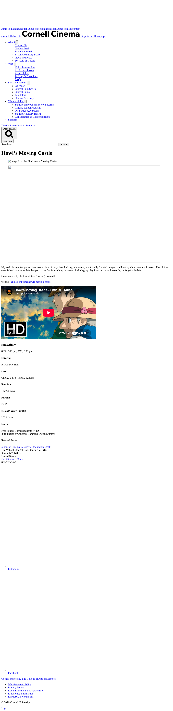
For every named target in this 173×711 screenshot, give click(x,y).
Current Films (22, 92)
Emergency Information (20, 693)
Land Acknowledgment (20, 696)
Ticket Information (25, 67)
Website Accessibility (19, 684)
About (12, 42)
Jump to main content (68, 28)
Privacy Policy (16, 687)
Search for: (7, 144)
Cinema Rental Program (28, 107)
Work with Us (16, 101)
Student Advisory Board (28, 113)
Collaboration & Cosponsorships (32, 116)
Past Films (20, 95)
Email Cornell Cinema (13, 459)
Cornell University (11, 36)
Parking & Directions (26, 76)
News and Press (23, 57)
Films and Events (17, 82)
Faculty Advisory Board (28, 54)
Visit (11, 63)
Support (12, 119)
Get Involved (22, 48)
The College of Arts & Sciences (18, 125)
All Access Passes (24, 70)
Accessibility (22, 73)
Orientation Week (41, 447)
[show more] (17, 42)
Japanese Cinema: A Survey (16, 447)
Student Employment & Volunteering (34, 104)
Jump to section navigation (42, 28)
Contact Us (21, 45)
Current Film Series (25, 88)
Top (3, 708)
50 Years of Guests (25, 60)
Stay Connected (23, 51)
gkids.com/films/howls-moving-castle (31, 281)
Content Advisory (24, 98)
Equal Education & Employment (25, 690)
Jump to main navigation (14, 28)
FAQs (18, 79)
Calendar (19, 85)
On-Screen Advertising (27, 110)
